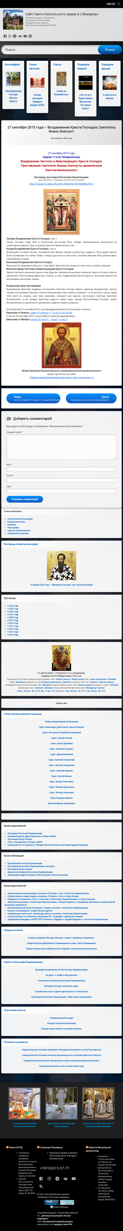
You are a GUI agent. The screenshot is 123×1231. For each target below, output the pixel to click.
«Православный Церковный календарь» (61, 377)
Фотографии (12, 64)
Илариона (46, 682)
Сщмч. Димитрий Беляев (61, 754)
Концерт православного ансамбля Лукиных (61, 1029)
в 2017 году (13, 626)
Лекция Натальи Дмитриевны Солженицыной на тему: (61, 943)
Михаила (49, 688)
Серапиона (101, 679)
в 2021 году (13, 614)
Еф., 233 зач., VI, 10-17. (76, 691)
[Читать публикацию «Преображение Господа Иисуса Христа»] (13, 78)
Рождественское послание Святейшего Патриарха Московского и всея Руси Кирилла (61, 1050)
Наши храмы (13, 527)
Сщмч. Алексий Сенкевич (61, 749)
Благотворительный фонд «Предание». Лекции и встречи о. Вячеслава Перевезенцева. (48, 908)
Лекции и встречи (13, 930)
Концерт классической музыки (61, 1023)
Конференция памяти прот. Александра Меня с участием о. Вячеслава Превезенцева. (48, 914)
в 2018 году (13, 623)
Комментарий (14, 432)
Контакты (12, 525)
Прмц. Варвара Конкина (61, 798)
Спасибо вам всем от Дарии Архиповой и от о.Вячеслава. (61, 991)
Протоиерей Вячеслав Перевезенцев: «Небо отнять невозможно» (61, 997)
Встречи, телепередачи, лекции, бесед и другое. (30, 911)
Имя (9, 464)
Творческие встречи (14, 1010)
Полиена (112, 679)
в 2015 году (13, 632)
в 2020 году (13, 617)
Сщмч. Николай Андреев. (61, 771)
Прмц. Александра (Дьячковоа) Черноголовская (61, 727)
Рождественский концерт (61, 1018)
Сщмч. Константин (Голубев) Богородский (61, 732)
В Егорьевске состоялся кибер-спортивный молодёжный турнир (106, 1194)
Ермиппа (67, 682)
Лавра (74, 679)
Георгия (102, 682)
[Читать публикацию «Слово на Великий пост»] (61, 78)
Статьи (57, 64)
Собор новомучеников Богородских (23, 714)
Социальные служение (18, 533)
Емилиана (20, 682)
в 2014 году (13, 635)
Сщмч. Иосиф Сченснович (61, 782)
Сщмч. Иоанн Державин (61, 743)
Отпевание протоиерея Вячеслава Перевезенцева (61, 981)
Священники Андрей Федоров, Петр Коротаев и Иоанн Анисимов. (38, 875)
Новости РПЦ (16, 1147)
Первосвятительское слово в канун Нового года (61, 1066)
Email (10, 475)
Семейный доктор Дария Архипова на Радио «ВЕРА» (32, 836)
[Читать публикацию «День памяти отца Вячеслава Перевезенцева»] (61, 1103)
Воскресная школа (16, 522)
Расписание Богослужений (20, 519)
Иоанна (93, 682)
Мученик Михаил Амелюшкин (61, 803)
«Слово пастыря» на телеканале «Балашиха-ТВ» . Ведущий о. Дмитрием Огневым (45, 916)
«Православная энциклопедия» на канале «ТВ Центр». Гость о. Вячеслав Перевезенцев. (48, 893)
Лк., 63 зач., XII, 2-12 (96, 691)
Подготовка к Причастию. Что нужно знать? (85, 102)
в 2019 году (13, 620)
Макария (46, 685)
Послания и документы (16, 1042)
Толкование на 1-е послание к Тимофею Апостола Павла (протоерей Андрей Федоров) (48, 845)
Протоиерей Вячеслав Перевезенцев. (25, 833)
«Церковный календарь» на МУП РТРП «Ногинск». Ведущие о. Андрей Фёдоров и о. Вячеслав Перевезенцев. (58, 919)
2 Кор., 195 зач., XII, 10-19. (28, 691)
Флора (59, 679)
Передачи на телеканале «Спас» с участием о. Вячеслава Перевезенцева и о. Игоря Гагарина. (51, 899)
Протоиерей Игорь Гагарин (20, 839)
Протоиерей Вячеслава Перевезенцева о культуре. (31, 866)
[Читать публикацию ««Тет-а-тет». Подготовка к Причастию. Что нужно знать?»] (85, 82)
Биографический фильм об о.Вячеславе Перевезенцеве (61, 970)
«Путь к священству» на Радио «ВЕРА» (25, 842)
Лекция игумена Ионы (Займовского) (61, 949)
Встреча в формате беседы (61, 938)
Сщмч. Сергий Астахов (61, 738)
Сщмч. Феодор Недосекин (61, 792)
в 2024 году (13, 606)
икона (66, 679)
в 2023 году (13, 609)
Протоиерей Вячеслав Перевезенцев (25, 863)
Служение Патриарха (51, 1147)
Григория (114, 685)
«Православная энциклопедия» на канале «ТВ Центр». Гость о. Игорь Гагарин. (43, 896)
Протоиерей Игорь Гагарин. (20, 869)
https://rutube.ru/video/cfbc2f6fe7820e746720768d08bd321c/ (61, 184)
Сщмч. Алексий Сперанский (61, 760)
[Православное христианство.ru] (67, 1204)
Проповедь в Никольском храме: (21, 544)
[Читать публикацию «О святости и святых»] (109, 82)
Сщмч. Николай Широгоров (61, 787)
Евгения (39, 688)
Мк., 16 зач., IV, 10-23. (50, 691)
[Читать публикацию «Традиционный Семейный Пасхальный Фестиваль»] (24, 1103)
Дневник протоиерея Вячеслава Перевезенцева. (30, 872)
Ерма (92, 679)
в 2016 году (13, 629)
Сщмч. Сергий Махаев (61, 776)
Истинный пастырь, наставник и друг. (61, 986)
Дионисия (56, 682)
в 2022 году (13, 612)
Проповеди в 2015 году (61, 138)
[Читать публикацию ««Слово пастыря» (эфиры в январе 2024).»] (37, 82)
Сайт (9, 486)
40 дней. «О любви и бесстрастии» (62, 975)
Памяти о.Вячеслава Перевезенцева (23, 962)
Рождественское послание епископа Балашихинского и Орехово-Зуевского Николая (61, 1055)
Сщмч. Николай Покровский (61, 765)
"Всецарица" (91, 688)
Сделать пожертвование (19, 530)
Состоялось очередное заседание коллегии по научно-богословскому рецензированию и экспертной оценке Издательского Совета (27, 1164)
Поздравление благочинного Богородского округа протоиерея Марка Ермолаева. (61, 1061)
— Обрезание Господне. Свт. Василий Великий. (61, 585)
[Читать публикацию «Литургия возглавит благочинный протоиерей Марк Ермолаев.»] (98, 1103)
